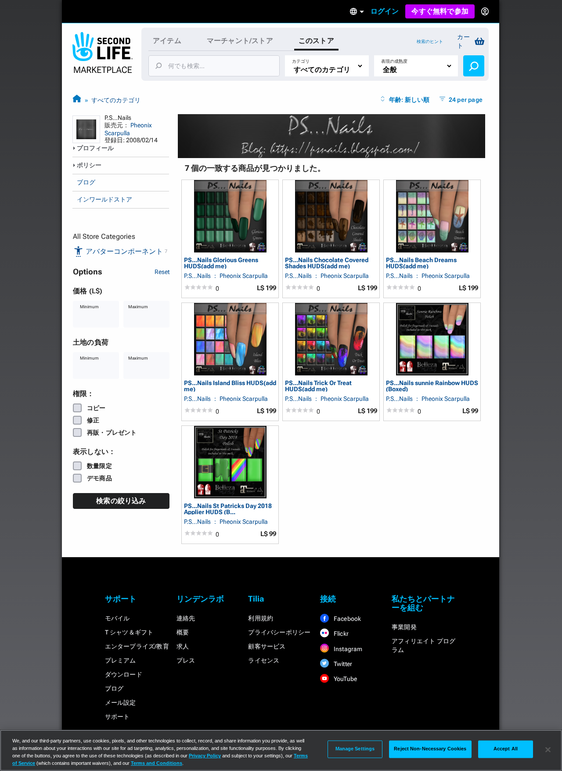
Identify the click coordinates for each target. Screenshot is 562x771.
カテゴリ (301, 61)
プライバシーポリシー (279, 632)
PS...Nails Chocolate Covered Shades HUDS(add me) (326, 263)
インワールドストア (104, 199)
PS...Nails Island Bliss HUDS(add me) (230, 386)
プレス (186, 660)
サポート (117, 716)
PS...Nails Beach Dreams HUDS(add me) (421, 263)
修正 (93, 420)
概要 (183, 632)
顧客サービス (266, 646)
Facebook (346, 618)
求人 (183, 646)
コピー (96, 407)
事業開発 (404, 626)
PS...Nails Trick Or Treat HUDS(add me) (318, 386)
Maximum (138, 306)
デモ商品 (99, 478)
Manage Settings (355, 749)
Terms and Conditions (156, 763)
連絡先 (186, 618)
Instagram (347, 648)
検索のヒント (430, 41)
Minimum (89, 306)
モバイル (117, 618)
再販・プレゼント (112, 432)
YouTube (344, 678)
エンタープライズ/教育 (137, 646)
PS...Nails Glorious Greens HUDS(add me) (221, 263)
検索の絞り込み (121, 501)
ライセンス (263, 660)
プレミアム (120, 660)
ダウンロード (123, 674)
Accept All (506, 749)
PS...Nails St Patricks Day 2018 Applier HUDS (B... (228, 509)
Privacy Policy (205, 755)
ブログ (86, 182)
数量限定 (99, 465)
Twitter (342, 663)
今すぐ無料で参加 (439, 11)
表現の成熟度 (394, 61)
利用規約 (260, 618)
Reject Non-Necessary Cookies (430, 749)
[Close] (548, 749)
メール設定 (120, 702)
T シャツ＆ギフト (129, 632)
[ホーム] (76, 99)
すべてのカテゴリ (115, 100)
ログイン (385, 11)
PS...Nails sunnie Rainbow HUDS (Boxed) (432, 386)
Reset (162, 271)
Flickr (340, 633)
